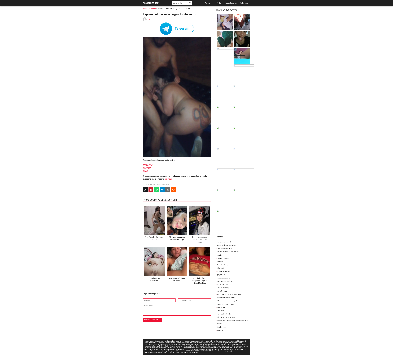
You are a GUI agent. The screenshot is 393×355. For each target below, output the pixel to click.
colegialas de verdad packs (226, 317)
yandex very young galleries (209, 347)
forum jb (161, 343)
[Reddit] (173, 189)
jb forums (220, 262)
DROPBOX (147, 168)
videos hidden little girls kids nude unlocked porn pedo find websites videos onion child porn (197, 344)
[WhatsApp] (156, 189)
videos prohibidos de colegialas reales (230, 301)
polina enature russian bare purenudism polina (232, 320)
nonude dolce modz (223, 278)
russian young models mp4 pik (193, 341)
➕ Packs (217, 3)
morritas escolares (223, 271)
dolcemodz (220, 268)
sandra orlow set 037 (174, 347)
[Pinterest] (151, 189)
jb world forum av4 (223, 258)
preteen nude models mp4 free (158, 344)
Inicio (145, 8)
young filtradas (222, 291)
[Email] (167, 189)
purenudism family (223, 288)
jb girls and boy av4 (193, 352)
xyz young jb (221, 275)
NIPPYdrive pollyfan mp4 (191, 347)
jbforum (183, 352)
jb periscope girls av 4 (224, 248)
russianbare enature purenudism (228, 252)
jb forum (171, 352)
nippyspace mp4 (173, 349)
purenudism (221, 307)
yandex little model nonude (213, 341)
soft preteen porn (168, 351)
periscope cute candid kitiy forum (187, 343)
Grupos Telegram (230, 3)
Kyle (149, 19)
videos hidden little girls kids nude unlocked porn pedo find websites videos (207, 346)
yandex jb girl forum (217, 343)
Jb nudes (235, 346)
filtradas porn (221, 327)
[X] (145, 189)
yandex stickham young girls (226, 245)
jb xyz (165, 352)
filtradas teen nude (156, 352)
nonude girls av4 (204, 343)
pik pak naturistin (222, 284)
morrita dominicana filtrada (226, 298)
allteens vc (220, 311)
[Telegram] (162, 189)
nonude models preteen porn (158, 349)
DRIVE (145, 171)
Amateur (152, 8)
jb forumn (179, 351)
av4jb (177, 352)
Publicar (208, 3)
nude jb (219, 255)
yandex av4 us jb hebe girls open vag (229, 294)
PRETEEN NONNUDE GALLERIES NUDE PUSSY (198, 351)
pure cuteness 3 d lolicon (225, 281)
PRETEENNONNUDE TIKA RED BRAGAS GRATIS (195, 349)
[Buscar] (190, 3)
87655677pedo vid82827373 (154, 341)
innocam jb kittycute (224, 314)
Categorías (244, 3)
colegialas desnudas (226, 349)
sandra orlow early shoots (225, 304)
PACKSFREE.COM (151, 3)
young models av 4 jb (224, 242)
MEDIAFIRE (147, 165)
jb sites (219, 324)
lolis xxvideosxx (170, 343)
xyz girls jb (215, 349)
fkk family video (222, 330)
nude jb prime (219, 351)
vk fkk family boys (223, 265)
